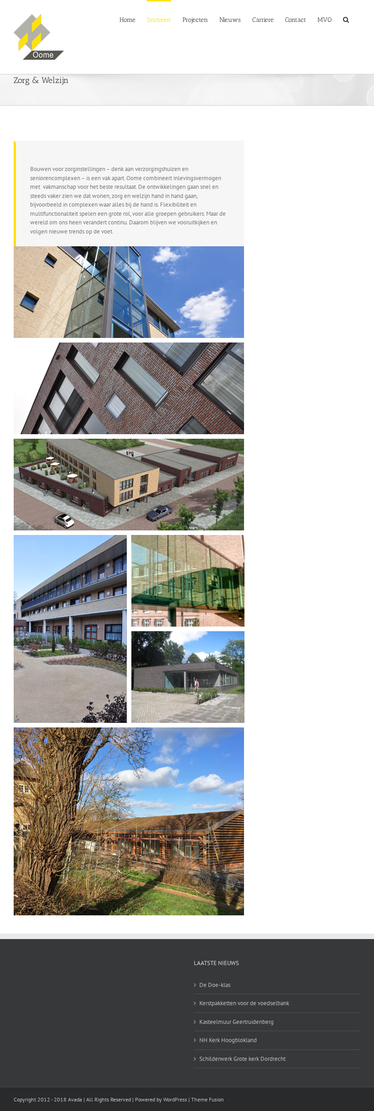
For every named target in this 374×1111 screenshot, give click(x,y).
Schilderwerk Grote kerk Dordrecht (242, 1059)
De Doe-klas (214, 985)
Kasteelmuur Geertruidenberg (236, 1022)
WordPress (175, 1099)
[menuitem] (127, 19)
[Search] (346, 19)
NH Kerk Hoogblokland (228, 1040)
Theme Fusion (207, 1099)
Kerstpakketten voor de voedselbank (244, 1003)
